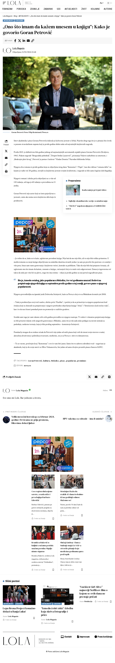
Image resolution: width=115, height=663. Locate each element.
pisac (62, 360)
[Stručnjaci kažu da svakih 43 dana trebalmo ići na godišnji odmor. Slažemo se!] (71, 482)
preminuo (81, 360)
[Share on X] (19, 40)
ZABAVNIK (18, 604)
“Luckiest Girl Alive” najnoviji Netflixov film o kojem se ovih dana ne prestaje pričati (94, 591)
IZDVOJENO (19, 20)
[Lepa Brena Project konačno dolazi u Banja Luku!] (19, 595)
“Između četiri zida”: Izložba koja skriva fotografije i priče (57, 611)
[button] (5, 3)
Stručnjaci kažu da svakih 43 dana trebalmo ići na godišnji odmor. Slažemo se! (71, 496)
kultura (46, 360)
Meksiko (55, 360)
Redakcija (88, 601)
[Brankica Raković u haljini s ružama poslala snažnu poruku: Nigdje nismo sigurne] (43, 533)
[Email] (28, 40)
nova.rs (27, 365)
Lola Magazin (18, 48)
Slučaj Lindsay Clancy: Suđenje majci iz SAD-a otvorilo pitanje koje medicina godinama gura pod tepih (71, 548)
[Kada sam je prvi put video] (73, 190)
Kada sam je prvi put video (94, 190)
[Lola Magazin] (20, 3)
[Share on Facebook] (15, 40)
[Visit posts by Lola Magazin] (7, 50)
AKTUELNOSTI (8, 20)
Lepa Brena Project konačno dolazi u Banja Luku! (19, 609)
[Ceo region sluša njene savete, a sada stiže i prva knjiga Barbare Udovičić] (43, 482)
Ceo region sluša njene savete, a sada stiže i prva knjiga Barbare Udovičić (42, 496)
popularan (71, 360)
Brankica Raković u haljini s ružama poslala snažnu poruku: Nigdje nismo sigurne (42, 547)
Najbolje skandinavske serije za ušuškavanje (88, 201)
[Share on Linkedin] (24, 40)
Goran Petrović (35, 360)
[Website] (110, 390)
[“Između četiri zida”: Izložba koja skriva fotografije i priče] (57, 595)
